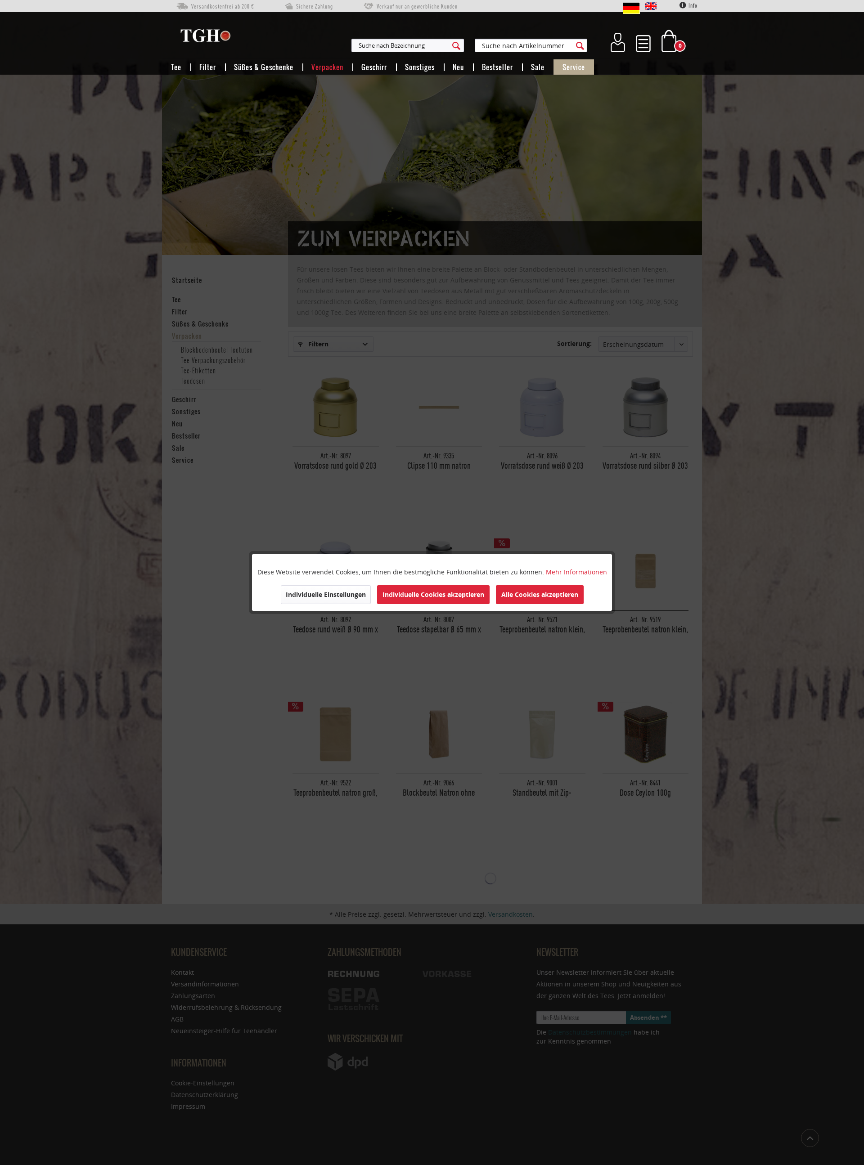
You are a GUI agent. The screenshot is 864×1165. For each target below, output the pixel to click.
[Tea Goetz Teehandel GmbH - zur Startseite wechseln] (205, 38)
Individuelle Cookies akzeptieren (433, 594)
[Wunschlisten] (643, 41)
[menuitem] (452, 45)
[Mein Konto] (618, 41)
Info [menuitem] (692, 5)
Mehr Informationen (576, 572)
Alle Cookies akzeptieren (539, 594)
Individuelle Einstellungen (326, 594)
